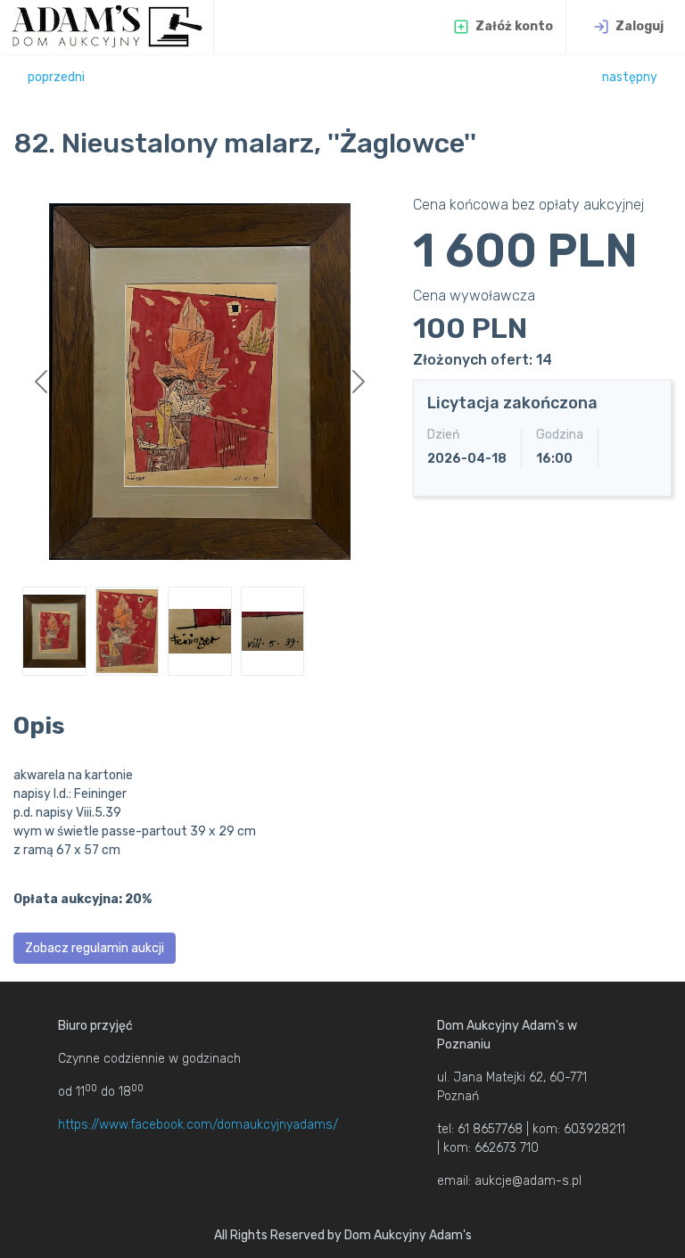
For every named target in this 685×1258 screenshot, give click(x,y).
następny (629, 77)
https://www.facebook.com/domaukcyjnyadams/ (198, 1124)
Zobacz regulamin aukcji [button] (94, 948)
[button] (41, 381)
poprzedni (56, 77)
